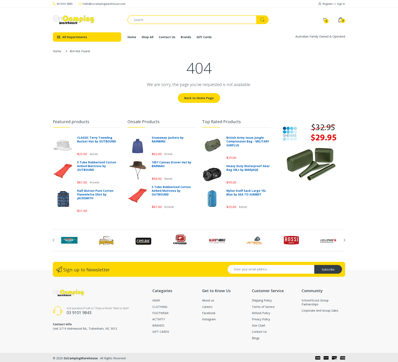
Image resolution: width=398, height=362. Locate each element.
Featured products (71, 121)
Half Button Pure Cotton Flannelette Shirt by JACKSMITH (95, 194)
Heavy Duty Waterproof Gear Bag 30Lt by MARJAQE (248, 168)
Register (328, 4)
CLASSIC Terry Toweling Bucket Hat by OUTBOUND (96, 139)
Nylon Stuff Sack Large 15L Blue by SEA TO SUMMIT (246, 192)
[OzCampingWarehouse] (87, 19)
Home (57, 51)
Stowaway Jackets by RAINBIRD (168, 139)
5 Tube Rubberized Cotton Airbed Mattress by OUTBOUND (96, 166)
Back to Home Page (199, 98)
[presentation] (53, 240)
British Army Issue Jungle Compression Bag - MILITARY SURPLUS (247, 141)
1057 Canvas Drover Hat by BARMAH (171, 164)
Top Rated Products (221, 121)
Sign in (341, 4)
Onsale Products (143, 121)
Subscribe (328, 269)
